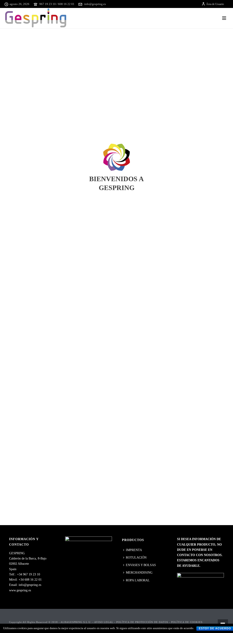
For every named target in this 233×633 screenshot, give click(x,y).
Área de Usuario (215, 4)
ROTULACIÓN (136, 557)
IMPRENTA (134, 550)
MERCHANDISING (139, 572)
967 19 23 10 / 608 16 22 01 (56, 4)
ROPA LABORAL (138, 580)
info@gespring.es (95, 4)
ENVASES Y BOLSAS (141, 565)
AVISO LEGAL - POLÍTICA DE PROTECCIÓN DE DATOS (131, 622)
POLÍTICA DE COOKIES (187, 622)
